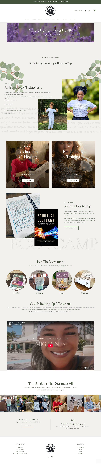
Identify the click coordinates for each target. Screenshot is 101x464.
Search (85, 10)
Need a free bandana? (73, 424)
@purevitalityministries (45, 390)
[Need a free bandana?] (72, 420)
